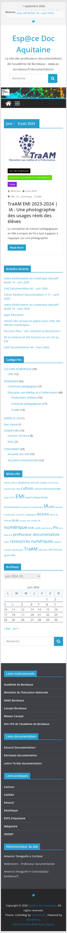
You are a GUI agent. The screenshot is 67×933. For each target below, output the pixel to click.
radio (6, 542)
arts (33, 482)
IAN (51, 507)
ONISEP (8, 834)
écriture (57, 549)
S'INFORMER (11, 449)
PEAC (11, 442)
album (14, 482)
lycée (15, 520)
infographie (30, 514)
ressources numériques (31, 541)
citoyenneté (9, 489)
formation (25, 507)
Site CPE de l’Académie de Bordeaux (27, 724)
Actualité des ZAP (18, 454)
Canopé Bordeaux (15, 708)
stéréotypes (17, 549)
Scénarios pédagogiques (26, 403)
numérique (26, 196)
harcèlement (37, 507)
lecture (43, 514)
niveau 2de (25, 520)
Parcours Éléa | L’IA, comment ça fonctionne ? (32, 331)
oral (31, 527)
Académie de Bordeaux (18, 684)
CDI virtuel (53, 482)
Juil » (16, 628)
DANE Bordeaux (14, 700)
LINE (10, 374)
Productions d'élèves (24, 397)
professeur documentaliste (36, 534)
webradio (43, 549)
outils (38, 528)
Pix (55, 527)
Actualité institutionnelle (23, 460)
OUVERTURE (11, 430)
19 (22, 614)
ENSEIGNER (11, 381)
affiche (7, 482)
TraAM (12, 184)
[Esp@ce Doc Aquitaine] (8, 103)
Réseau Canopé (13, 716)
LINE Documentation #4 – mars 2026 (26, 347)
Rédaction (16, 191)
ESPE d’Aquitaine (14, 818)
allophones (24, 482)
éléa (13, 555)
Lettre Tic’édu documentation (23, 763)
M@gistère (10, 826)
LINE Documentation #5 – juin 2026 (26, 288)
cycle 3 (7, 497)
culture (27, 488)
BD (37, 482)
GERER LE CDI (12, 418)
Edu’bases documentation (20, 755)
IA (18, 196)
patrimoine (47, 528)
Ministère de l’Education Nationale (26, 692)
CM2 (18, 489)
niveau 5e (35, 520)
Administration (21, 924)
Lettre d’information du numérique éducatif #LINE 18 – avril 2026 (38, 13)
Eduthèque (11, 810)
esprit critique (33, 497)
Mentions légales (44, 924)
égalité (7, 555)
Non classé (10, 424)
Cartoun (9, 787)
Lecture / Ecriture (18, 435)
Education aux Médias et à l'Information (29, 177)
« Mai (7, 628)
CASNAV (43, 482)
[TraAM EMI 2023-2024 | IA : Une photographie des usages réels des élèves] (33, 148)
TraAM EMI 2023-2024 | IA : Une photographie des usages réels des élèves (33, 212)
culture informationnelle (47, 488)
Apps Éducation (13, 315)
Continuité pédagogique (23, 386)
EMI (13, 196)
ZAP (50, 549)
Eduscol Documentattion (20, 747)
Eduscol (9, 802)
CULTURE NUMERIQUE (19, 171)
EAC (13, 497)
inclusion (19, 514)
